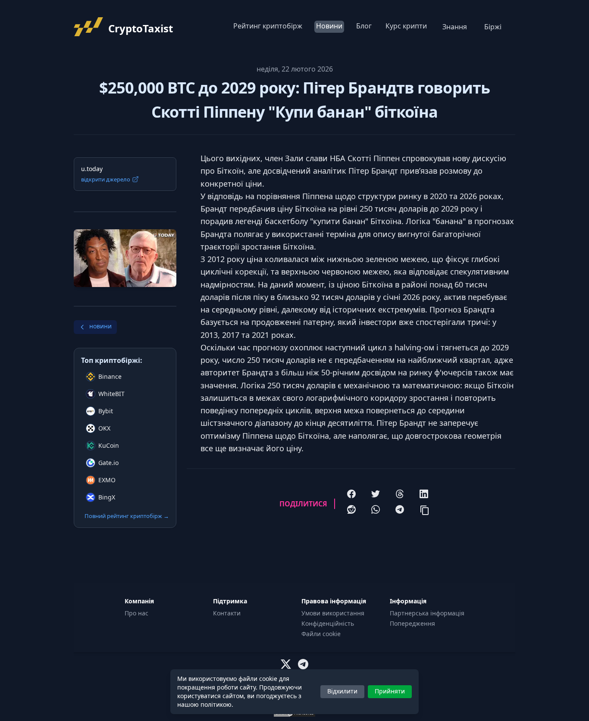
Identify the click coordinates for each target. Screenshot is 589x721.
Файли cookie (321, 634)
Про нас (136, 613)
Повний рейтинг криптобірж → (127, 516)
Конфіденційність (327, 623)
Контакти (227, 613)
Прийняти (390, 691)
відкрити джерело (105, 179)
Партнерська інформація (427, 613)
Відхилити (342, 691)
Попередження (412, 623)
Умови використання (332, 613)
